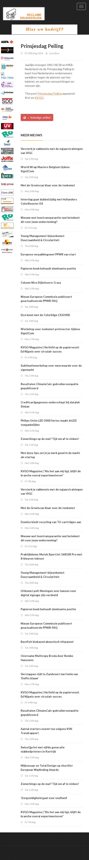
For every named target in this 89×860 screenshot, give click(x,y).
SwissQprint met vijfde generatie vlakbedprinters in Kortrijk (43, 749)
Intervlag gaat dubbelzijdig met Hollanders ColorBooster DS (49, 201)
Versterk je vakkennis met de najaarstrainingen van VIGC (52, 151)
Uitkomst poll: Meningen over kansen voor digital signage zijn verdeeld (48, 593)
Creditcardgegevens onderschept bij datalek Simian (50, 404)
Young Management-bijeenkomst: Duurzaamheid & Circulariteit (43, 238)
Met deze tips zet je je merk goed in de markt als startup (50, 455)
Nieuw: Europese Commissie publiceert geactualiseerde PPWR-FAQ (46, 299)
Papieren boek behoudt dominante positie (48, 268)
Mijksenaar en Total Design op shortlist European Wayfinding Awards (47, 767)
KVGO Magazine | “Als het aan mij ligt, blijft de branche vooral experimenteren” (51, 473)
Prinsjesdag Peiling (49, 93)
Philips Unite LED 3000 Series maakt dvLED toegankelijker (49, 422)
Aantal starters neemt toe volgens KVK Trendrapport (46, 731)
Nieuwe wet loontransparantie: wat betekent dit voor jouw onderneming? (50, 219)
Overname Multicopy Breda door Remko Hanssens (47, 658)
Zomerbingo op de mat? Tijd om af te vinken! (50, 438)
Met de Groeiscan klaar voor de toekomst (48, 185)
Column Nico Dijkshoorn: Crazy (41, 282)
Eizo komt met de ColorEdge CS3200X (45, 315)
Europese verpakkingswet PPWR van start (48, 254)
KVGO (39, 97)
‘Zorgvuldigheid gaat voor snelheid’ (44, 798)
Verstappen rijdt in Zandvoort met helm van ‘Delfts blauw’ (49, 676)
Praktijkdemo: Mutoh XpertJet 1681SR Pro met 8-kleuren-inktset (51, 556)
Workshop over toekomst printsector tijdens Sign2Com (50, 331)
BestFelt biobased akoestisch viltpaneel (47, 641)
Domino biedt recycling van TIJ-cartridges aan (51, 522)
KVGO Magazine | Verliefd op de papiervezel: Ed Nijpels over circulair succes (50, 349)
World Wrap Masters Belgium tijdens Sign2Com (45, 169)
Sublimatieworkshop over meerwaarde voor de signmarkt (51, 367)
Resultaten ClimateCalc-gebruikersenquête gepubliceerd (49, 386)
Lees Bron (54, 53)
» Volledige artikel (38, 117)
